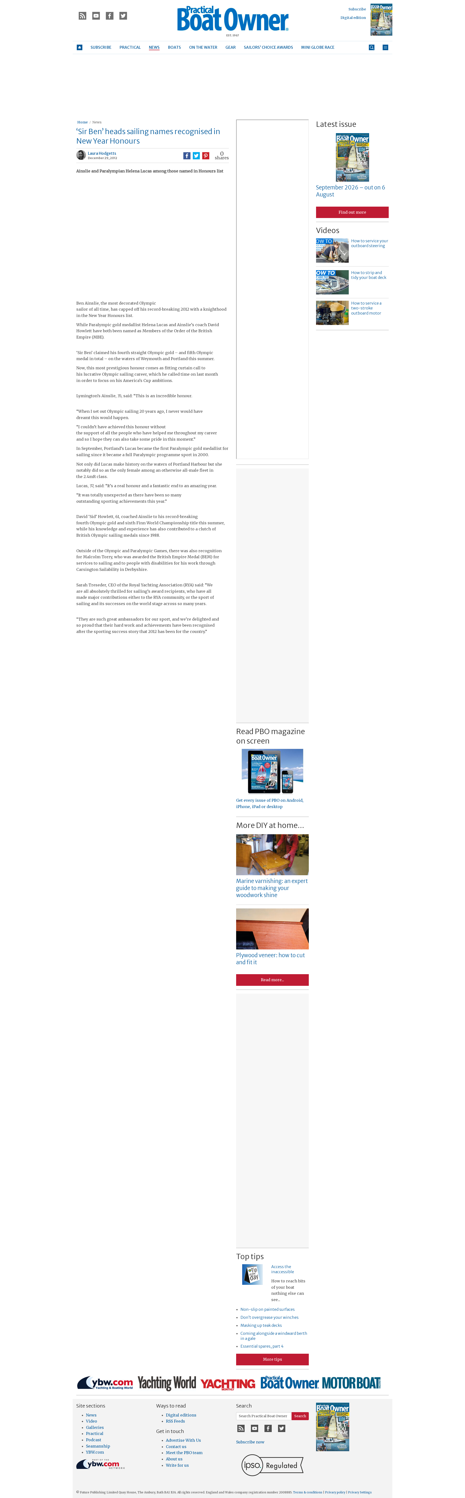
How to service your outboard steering (369, 243)
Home (82, 122)
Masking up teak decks (261, 1325)
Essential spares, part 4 (262, 1346)
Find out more (352, 212)
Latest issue (336, 124)
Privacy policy (335, 1492)
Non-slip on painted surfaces (267, 1309)
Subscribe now (250, 1442)
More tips (272, 1359)
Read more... (272, 979)
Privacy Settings (360, 1492)
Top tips (250, 1256)
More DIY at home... (270, 825)
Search (300, 1416)
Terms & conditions (307, 1492)
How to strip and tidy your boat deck (368, 275)
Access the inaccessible (282, 1269)
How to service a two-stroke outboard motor (366, 308)
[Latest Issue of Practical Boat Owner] (381, 20)
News (96, 122)
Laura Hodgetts (102, 153)
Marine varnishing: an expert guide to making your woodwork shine (272, 888)
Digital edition (353, 18)
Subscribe (357, 9)
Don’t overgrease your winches (269, 1317)
